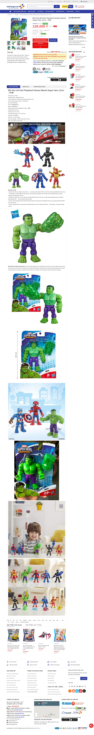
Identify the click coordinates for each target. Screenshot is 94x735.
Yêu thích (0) (67, 1)
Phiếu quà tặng (51, 676)
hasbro (17, 622)
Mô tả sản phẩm (13, 86)
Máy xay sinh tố (33, 664)
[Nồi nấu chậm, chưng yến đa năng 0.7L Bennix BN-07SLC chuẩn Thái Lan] (72, 56)
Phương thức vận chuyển (12, 687)
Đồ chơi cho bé (13, 661)
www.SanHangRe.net (12, 724)
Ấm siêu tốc (73, 661)
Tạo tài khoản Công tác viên (54, 691)
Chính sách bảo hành (11, 682)
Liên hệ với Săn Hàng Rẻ (32, 689)
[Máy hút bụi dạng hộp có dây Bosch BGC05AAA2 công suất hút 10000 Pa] (71, 85)
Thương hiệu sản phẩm (32, 685)
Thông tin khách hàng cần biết (13, 680)
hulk (46, 620)
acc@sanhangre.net (12, 720)
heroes (30, 620)
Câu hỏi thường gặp (11, 685)
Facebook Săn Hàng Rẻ (13, 722)
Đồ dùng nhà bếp (34, 661)
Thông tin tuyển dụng (31, 676)
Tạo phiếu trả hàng (52, 682)
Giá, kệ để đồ (53, 661)
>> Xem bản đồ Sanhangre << (14, 718)
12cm (43, 620)
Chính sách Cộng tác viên (53, 689)
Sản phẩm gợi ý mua (33, 625)
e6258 (12, 622)
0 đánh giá (40, 23)
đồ (10, 620)
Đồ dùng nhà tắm (13, 664)
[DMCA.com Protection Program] (81, 708)
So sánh (59, 1)
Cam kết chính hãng (31, 673)
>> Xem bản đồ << (60, 66)
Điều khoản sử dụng (11, 676)
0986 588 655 (81, 7)
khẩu (54, 620)
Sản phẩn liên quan (14, 625)
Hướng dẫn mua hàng (32, 680)
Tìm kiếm (16, 14)
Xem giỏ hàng (51, 678)
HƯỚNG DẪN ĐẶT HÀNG (39, 86)
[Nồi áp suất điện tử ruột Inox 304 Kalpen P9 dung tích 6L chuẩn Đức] (72, 106)
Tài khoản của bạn (52, 673)
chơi (14, 620)
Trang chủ (9, 14)
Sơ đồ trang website (31, 687)
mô (17, 620)
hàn (62, 620)
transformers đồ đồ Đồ (24, 622)
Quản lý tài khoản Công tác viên (55, 694)
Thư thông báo (51, 680)
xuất (50, 620)
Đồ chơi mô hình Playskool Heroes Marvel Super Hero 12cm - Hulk (35, 14)
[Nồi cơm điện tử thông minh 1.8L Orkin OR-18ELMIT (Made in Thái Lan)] (72, 95)
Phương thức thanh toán (12, 689)
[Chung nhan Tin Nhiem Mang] (68, 708)
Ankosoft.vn (37, 728)
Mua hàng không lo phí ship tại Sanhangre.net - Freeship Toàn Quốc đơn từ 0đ (77, 38)
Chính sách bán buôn (32, 678)
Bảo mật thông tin (10, 678)
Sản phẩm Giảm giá (31, 682)
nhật (57, 620)
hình (20, 620)
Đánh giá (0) (26, 86)
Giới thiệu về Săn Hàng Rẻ (12, 673)
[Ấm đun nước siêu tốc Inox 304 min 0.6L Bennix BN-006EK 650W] (72, 66)
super (39, 620)
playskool (25, 620)
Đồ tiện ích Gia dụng (55, 664)
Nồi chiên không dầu (75, 664)
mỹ (8, 622)
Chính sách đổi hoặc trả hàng (13, 691)
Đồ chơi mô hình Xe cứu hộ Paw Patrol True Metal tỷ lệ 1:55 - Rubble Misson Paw (13, 647)
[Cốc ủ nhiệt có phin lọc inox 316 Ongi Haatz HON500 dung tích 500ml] (72, 76)
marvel (34, 620)
